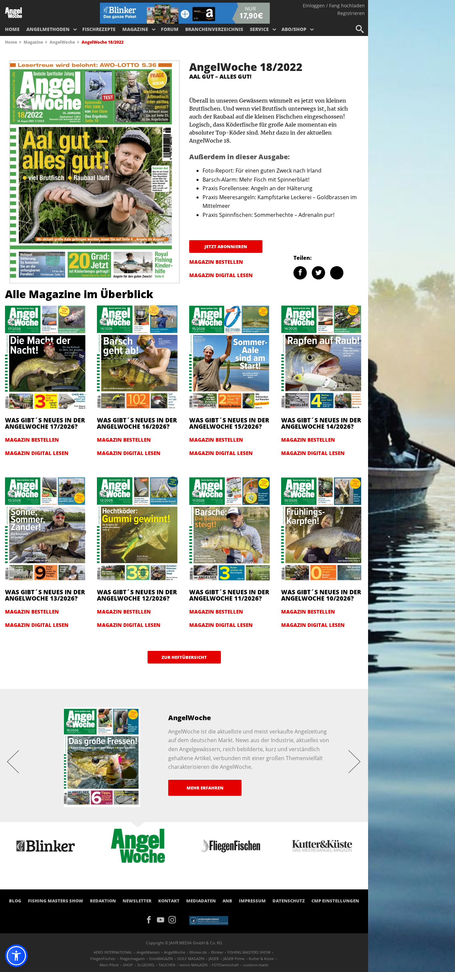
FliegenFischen (103, 958)
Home (12, 29)
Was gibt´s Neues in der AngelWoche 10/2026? (321, 595)
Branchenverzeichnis (214, 29)
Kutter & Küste (261, 958)
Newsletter (137, 901)
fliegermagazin (132, 958)
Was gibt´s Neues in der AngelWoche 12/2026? (137, 595)
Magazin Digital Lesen (221, 275)
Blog (15, 901)
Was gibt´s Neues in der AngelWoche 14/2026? (321, 423)
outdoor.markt (255, 964)
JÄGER (214, 958)
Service (259, 29)
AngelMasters (148, 952)
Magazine (135, 29)
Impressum (252, 901)
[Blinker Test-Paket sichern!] (185, 12)
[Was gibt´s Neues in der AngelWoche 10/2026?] (322, 529)
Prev (13, 761)
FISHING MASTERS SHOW (55, 901)
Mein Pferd (109, 964)
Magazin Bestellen (216, 261)
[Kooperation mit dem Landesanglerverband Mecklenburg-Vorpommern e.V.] (208, 920)
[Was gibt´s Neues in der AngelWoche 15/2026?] (230, 357)
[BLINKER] (13, 12)
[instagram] (174, 919)
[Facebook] (151, 919)
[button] (16, 955)
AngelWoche (62, 42)
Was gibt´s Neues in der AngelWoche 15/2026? (229, 423)
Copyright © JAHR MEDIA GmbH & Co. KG (184, 943)
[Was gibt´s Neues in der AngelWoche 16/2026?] (138, 357)
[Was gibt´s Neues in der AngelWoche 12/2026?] (138, 529)
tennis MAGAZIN (194, 964)
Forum (170, 29)
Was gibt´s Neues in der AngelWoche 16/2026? (137, 423)
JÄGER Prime (233, 958)
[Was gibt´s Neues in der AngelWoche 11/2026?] (230, 529)
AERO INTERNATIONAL (113, 952)
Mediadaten (201, 901)
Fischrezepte (99, 29)
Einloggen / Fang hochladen (334, 5)
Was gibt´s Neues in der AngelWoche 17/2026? (45, 423)
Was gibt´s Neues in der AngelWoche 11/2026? (229, 595)
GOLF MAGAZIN (190, 958)
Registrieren (351, 13)
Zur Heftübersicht (184, 657)
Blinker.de (198, 952)
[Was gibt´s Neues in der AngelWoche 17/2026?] (46, 357)
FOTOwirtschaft (225, 964)
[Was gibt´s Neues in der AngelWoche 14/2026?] (322, 357)
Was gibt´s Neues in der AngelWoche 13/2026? (45, 595)
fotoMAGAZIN (161, 958)
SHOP (128, 964)
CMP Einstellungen (335, 901)
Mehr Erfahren (205, 788)
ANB (227, 901)
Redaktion (103, 901)
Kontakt (169, 901)
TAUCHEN (167, 964)
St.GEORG (145, 964)
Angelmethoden (48, 29)
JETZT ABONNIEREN (226, 246)
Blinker (217, 952)
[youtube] (163, 919)
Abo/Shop (293, 29)
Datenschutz (288, 901)
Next (354, 761)
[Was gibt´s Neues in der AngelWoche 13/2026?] (46, 529)
